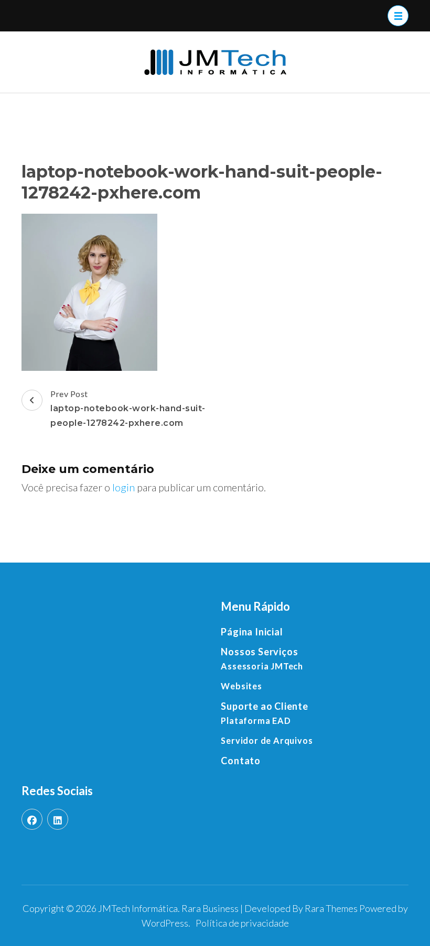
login (123, 487)
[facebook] (32, 819)
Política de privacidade (242, 923)
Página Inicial (252, 631)
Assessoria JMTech (262, 666)
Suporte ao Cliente (264, 706)
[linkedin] (57, 819)
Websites (241, 686)
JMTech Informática (138, 908)
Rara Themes (331, 908)
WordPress (165, 923)
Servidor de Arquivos (267, 740)
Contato (241, 760)
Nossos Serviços (259, 651)
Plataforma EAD (256, 720)
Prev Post (128, 408)
